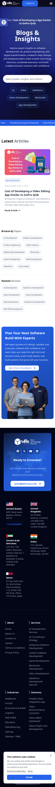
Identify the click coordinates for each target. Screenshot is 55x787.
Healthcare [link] (10, 698)
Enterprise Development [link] (34, 302)
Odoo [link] (23, 90)
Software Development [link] (32, 238)
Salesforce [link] (38, 90)
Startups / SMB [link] (12, 736)
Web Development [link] (33, 259)
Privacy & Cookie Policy (16, 771)
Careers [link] (9, 643)
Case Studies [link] (23, 266)
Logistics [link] (9, 712)
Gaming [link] (9, 731)
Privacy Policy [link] (12, 652)
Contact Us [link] (10, 638)
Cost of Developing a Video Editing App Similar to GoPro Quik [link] (27, 193)
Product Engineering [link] (12, 245)
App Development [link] (27, 105)
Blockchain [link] (40, 97)
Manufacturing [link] (12, 726)
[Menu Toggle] (51, 3)
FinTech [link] (9, 703)
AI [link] (13, 90)
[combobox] (27, 79)
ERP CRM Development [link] (13, 309)
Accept (29, 777)
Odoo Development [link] (12, 295)
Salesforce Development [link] (33, 288)
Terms (30, 771)
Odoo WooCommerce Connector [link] (37, 709)
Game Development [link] (19, 97)
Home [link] (8, 628)
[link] (4, 22)
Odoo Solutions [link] (32, 245)
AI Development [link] (10, 238)
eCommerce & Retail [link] (15, 708)
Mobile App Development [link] (14, 252)
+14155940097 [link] (14, 524)
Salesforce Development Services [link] (36, 681)
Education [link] (10, 722)
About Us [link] (10, 633)
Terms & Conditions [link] (15, 647)
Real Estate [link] (10, 717)
